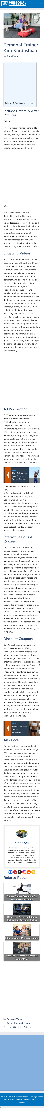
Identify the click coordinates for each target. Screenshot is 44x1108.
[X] (20, 872)
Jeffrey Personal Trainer (19, 1023)
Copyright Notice (36, 1097)
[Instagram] (24, 872)
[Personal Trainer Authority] (14, 4)
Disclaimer (36, 1099)
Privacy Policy (9, 1099)
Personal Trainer (15, 1019)
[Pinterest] (15, 872)
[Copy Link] (33, 872)
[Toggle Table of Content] (31, 104)
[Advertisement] (19, 82)
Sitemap (22, 1102)
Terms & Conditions (23, 1099)
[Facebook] (10, 872)
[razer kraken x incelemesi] (22, 1107)
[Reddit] (29, 872)
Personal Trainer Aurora (19, 1026)
